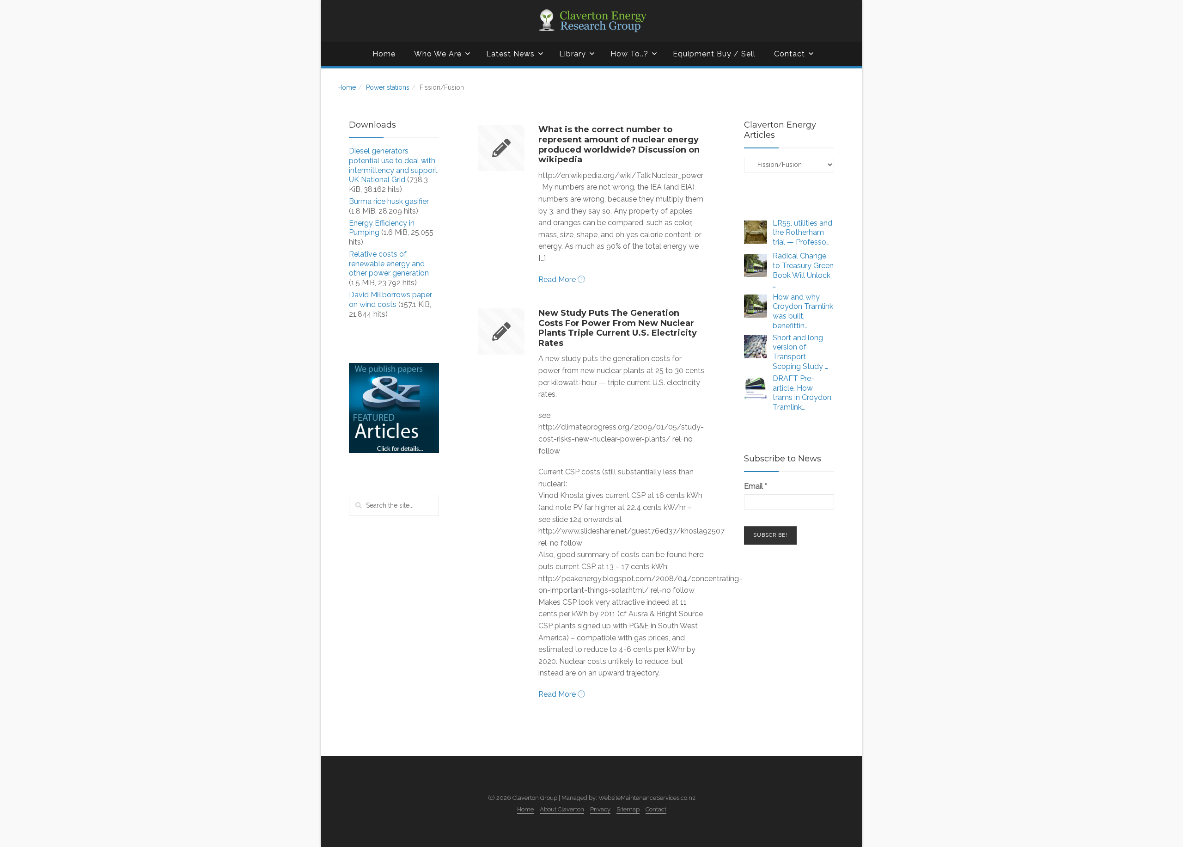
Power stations (387, 87)
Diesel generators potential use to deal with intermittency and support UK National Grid (393, 165)
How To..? (629, 53)
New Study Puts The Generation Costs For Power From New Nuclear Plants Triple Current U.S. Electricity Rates (617, 328)
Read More (558, 279)
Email (755, 486)
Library (572, 53)
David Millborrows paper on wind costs (390, 299)
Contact (789, 53)
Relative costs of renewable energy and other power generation (389, 264)
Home (384, 53)
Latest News (510, 53)
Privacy (600, 809)
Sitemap (628, 809)
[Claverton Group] (591, 20)
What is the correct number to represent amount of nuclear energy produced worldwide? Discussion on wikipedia (619, 144)
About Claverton (562, 809)
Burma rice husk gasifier (389, 201)
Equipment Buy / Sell (714, 53)
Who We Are (438, 53)
